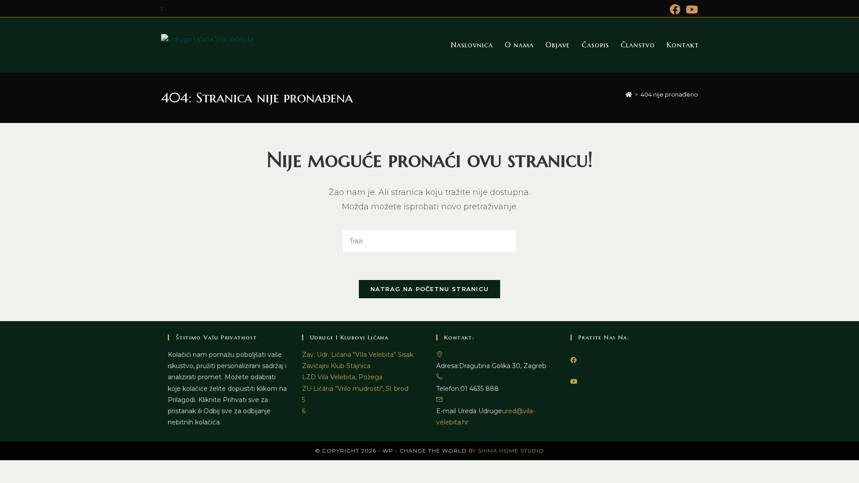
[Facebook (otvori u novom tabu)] (675, 9)
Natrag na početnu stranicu (429, 288)
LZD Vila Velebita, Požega (342, 377)
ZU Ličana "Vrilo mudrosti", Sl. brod (355, 389)
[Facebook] (573, 360)
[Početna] (628, 94)
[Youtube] (574, 381)
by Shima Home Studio (506, 450)
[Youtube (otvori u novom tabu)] (690, 9)
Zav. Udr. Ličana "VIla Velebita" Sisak (357, 355)
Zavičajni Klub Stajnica (336, 366)
